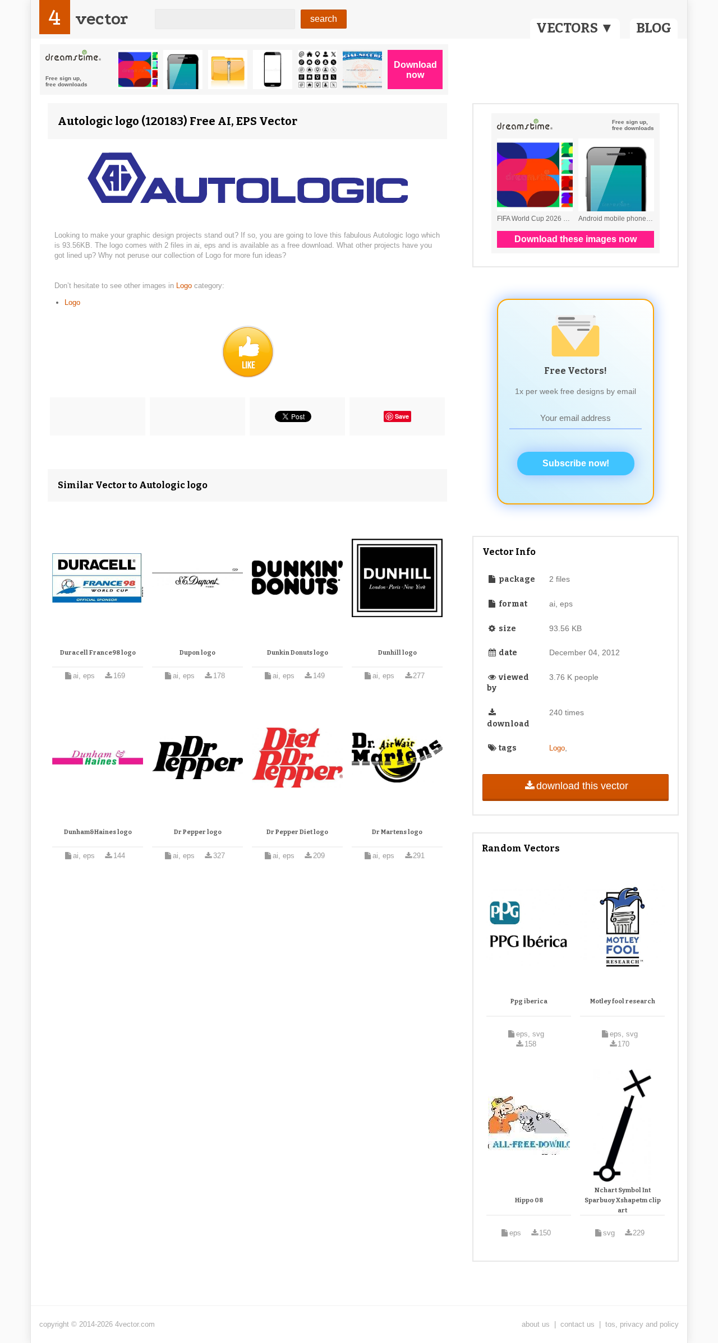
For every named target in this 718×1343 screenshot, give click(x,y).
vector (101, 19)
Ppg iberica (528, 1001)
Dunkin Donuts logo (297, 652)
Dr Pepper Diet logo (297, 832)
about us (536, 1324)
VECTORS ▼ (575, 28)
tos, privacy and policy (642, 1324)
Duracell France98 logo (98, 652)
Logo (185, 285)
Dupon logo (197, 652)
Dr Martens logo (397, 832)
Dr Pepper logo (198, 832)
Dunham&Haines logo (98, 832)
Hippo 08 (529, 1200)
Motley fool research (622, 1001)
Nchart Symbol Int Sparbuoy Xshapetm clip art (622, 1200)
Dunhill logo (397, 652)
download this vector (582, 785)
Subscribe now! (575, 463)
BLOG (653, 28)
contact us (577, 1324)
